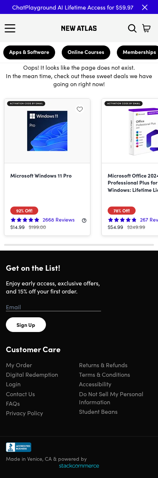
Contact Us (20, 394)
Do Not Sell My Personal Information (111, 398)
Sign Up (26, 324)
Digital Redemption (32, 374)
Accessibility (95, 384)
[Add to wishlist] (79, 109)
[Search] (132, 28)
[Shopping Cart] (146, 28)
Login (13, 384)
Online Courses (86, 51)
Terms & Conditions (104, 374)
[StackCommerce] (79, 465)
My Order (19, 365)
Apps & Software (29, 51)
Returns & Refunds (103, 365)
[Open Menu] (11, 28)
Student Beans (98, 411)
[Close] (145, 7)
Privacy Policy (24, 413)
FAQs (13, 403)
